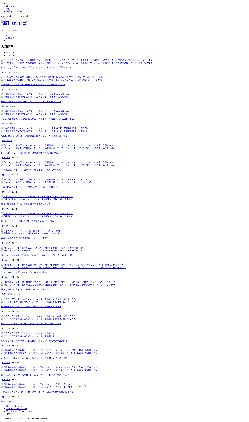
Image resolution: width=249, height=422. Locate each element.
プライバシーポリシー (16, 409)
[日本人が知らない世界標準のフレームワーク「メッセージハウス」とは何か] (49, 367)
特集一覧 (10, 9)
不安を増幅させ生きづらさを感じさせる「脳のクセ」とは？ (29, 289)
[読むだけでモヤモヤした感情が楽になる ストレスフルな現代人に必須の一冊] (43, 248)
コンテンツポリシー (15, 406)
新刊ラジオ (11, 6)
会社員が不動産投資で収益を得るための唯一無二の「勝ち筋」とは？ (33, 84)
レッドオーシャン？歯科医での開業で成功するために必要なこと (31, 153)
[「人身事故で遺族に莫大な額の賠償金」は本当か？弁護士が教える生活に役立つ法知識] (35, 111)
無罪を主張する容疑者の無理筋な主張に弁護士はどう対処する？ (31, 102)
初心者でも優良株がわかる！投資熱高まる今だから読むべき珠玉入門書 (34, 341)
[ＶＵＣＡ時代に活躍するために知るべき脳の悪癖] (63, 265)
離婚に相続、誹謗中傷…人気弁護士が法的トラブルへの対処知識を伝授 (34, 136)
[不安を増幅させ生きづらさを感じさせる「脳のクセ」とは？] (59, 282)
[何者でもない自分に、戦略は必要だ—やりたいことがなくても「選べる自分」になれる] (77, 60)
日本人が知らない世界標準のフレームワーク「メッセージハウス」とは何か (36, 375)
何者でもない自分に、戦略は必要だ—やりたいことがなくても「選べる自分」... (38, 67)
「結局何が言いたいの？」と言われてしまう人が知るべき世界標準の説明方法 (37, 392)
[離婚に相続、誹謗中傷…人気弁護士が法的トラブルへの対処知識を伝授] (45, 128)
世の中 (5, 106)
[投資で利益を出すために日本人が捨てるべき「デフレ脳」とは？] (38, 316)
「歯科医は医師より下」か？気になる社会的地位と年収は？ (29, 187)
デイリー (10, 52)
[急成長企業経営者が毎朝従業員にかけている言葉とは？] (32, 231)
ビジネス (6, 72)
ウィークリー (12, 55)
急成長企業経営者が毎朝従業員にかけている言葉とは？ (27, 238)
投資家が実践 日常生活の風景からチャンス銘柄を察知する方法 (31, 306)
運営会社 (10, 414)
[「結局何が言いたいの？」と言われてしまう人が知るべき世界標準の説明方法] (44, 384)
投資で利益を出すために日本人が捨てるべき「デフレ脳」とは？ (31, 324)
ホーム (9, 3)
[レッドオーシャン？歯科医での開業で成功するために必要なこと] (58, 145)
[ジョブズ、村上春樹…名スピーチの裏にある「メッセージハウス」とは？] (49, 350)
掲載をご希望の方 (14, 11)
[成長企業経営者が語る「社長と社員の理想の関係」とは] (37, 196)
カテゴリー (11, 40)
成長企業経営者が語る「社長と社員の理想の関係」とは (27, 204)
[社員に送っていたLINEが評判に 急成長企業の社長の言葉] (37, 214)
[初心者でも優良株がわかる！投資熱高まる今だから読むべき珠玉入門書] (28, 333)
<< (2, 401)
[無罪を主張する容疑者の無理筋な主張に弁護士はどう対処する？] (35, 94)
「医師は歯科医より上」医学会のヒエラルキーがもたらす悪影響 (31, 170)
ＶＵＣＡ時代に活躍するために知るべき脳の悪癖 (24, 272)
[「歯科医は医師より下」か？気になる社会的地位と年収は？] (47, 179)
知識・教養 (7, 140)
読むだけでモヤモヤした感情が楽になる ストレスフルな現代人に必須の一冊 (36, 255)
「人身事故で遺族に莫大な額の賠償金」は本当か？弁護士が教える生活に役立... (38, 119)
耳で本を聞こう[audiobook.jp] (19, 411)
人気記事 (10, 38)
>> (16, 401)
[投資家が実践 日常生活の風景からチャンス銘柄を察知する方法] (38, 299)
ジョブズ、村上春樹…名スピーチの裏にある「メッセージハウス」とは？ (35, 358)
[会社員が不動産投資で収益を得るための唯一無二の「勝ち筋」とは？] (52, 77)
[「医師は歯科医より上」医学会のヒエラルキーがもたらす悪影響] (58, 162)
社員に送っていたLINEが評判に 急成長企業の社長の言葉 (27, 221)
